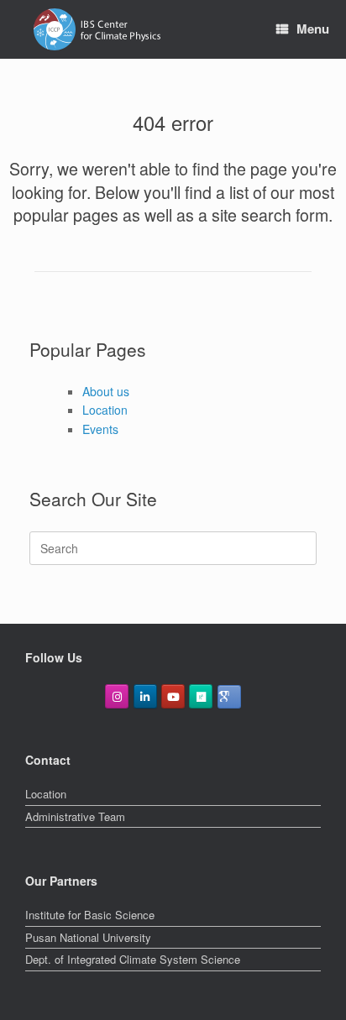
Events (100, 429)
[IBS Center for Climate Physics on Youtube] (173, 696)
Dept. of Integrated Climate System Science (132, 959)
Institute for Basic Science (90, 915)
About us (105, 391)
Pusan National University (88, 937)
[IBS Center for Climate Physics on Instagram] (116, 696)
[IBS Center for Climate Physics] (97, 29)
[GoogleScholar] (229, 697)
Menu (312, 28)
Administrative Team (75, 816)
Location (105, 409)
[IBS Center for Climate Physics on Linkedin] (145, 696)
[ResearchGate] (200, 696)
